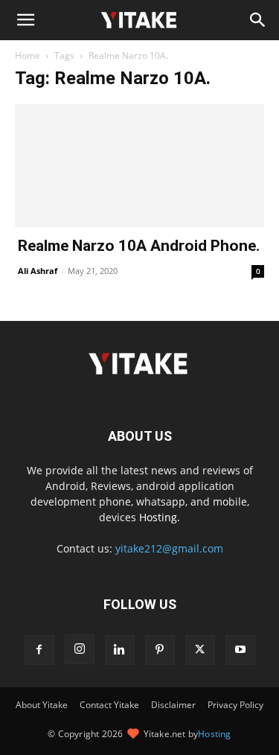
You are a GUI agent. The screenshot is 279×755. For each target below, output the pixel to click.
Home (27, 55)
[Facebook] (39, 650)
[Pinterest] (160, 650)
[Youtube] (240, 650)
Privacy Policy (235, 704)
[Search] (258, 20)
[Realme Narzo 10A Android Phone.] (139, 165)
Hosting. (159, 517)
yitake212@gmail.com (169, 548)
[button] (25, 20)
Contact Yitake (109, 704)
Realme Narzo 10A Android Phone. (139, 246)
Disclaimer (173, 704)
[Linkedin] (120, 650)
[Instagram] (79, 649)
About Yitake (42, 704)
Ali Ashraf (37, 270)
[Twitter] (200, 650)
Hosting (214, 733)
